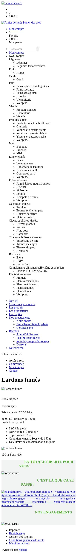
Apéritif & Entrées (27, 334)
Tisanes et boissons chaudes (25, 237)
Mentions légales (19, 543)
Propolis (21, 150)
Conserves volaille (27, 170)
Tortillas (21, 207)
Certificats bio (24, 327)
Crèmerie (21, 126)
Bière (19, 257)
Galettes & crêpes (26, 213)
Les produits (16, 307)
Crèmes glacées (25, 223)
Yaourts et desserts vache (31, 136)
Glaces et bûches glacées (23, 220)
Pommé (20, 193)
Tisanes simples (25, 247)
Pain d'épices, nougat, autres (33, 183)
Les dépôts (15, 314)
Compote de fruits (27, 197)
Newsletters (16, 347)
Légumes (14, 59)
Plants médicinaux (27, 284)
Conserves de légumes (29, 166)
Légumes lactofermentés (30, 66)
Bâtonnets (22, 234)
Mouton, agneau (26, 109)
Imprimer (14, 530)
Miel (11, 143)
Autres (20, 72)
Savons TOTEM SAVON (31, 270)
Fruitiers (21, 277)
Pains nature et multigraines (32, 86)
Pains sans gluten (26, 92)
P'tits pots (22, 230)
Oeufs (12, 76)
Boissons (14, 254)
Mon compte (16, 52)
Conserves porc (25, 173)
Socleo (23, 549)
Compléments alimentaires (24, 267)
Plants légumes (25, 287)
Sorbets (20, 227)
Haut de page (17, 533)
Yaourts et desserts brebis (31, 129)
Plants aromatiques (27, 281)
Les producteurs (18, 310)
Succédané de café (27, 240)
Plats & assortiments (28, 337)
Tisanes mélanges (26, 244)
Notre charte (23, 321)
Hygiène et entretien (52, 267)
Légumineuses (24, 163)
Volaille (20, 116)
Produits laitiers (18, 119)
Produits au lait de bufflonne (33, 123)
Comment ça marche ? (22, 304)
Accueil (13, 300)
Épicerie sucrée (18, 180)
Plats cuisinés (24, 217)
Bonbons (21, 146)
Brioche (21, 96)
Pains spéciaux (25, 89)
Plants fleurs (23, 291)
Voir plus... (22, 103)
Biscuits (21, 187)
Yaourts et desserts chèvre (31, 133)
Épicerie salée (17, 156)
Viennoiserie (23, 99)
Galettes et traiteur (19, 203)
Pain (11, 82)
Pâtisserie (21, 190)
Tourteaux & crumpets (29, 210)
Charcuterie (23, 113)
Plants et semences (20, 274)
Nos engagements (19, 317)
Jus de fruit (22, 264)
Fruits (12, 69)
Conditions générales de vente (26, 540)
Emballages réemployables (32, 324)
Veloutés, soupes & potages (32, 341)
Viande (13, 106)
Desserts (21, 344)
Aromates (22, 250)
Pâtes (19, 160)
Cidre (19, 260)
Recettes (14, 331)
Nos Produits (16, 55)
